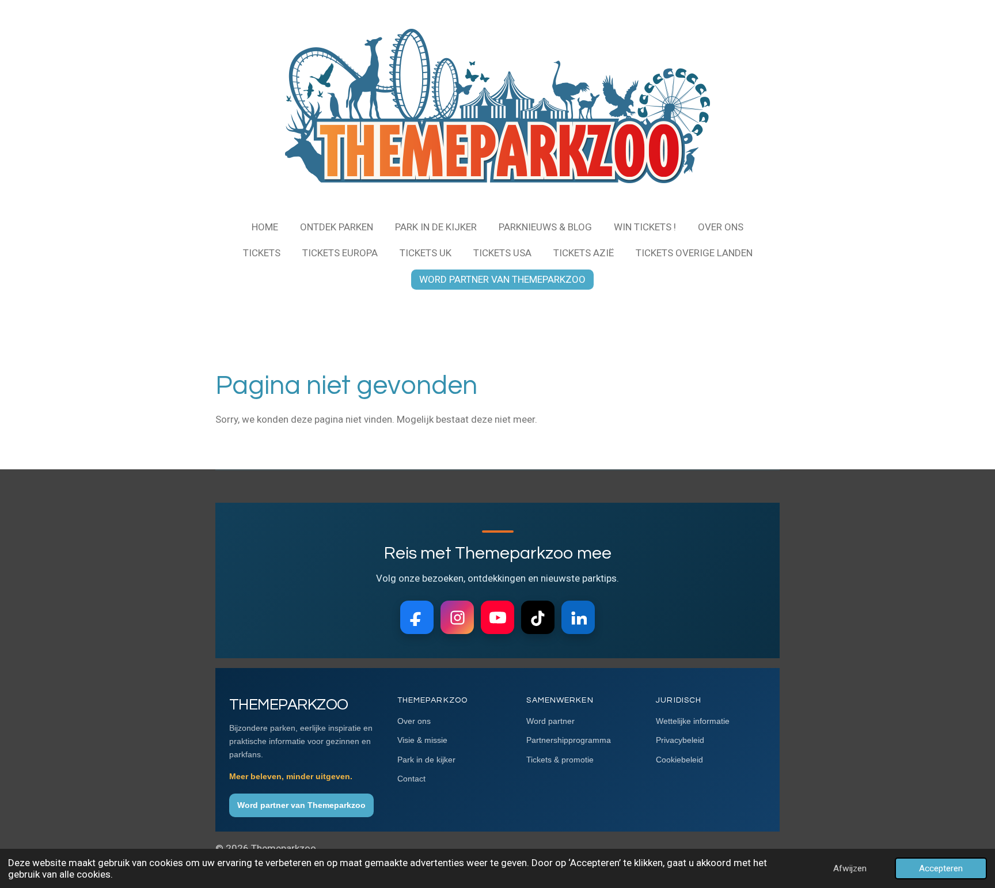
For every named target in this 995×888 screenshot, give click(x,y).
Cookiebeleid (679, 759)
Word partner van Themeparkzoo (301, 805)
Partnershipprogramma (568, 740)
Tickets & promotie (560, 759)
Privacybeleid (680, 740)
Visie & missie (422, 740)
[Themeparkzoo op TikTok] (538, 617)
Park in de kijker (426, 759)
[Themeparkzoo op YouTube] (497, 617)
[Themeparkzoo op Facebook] (417, 617)
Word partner (550, 721)
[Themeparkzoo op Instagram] (457, 617)
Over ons (414, 721)
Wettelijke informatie (693, 721)
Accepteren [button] (941, 868)
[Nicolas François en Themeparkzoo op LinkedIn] (578, 617)
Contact (411, 778)
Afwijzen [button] (850, 868)
